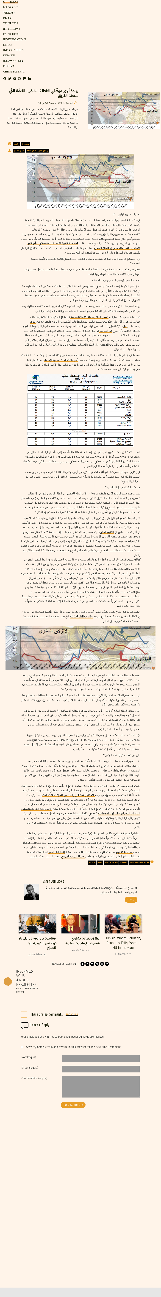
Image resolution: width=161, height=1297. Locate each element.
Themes (25, 144)
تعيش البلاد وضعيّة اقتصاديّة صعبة (89, 317)
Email (29, 1067)
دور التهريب (106, 331)
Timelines (10, 23)
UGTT (99, 862)
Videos (8, 12)
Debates (9, 55)
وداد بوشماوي (43, 150)
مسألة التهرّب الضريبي (72, 856)
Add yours (72, 1015)
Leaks (7, 44)
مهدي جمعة (31, 150)
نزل (125, 326)
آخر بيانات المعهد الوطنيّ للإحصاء (61, 360)
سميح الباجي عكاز (46, 103)
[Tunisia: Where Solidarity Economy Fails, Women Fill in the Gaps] (123, 923)
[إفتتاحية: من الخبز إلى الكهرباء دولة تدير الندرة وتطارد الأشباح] (37, 923)
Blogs (7, 18)
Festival (9, 66)
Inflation (124, 862)
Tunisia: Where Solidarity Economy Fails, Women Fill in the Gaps (123, 943)
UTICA (92, 862)
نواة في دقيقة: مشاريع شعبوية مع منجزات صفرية (82, 940)
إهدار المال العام (56, 852)
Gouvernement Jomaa (139, 862)
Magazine (10, 7)
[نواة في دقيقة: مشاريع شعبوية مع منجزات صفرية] (80, 923)
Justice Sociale (111, 862)
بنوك (33, 321)
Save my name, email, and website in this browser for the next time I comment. (73, 1047)
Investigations (13, 39)
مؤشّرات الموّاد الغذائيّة (81, 616)
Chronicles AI (13, 71)
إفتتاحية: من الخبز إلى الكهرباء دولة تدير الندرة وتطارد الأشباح (37, 943)
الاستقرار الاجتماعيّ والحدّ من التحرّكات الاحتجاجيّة (68, 795)
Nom (28, 1057)
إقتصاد (16, 144)
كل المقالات (131, 899)
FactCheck (10, 34)
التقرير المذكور (107, 532)
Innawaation (12, 61)
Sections (10, 2)
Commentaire (34, 1078)
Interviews (11, 28)
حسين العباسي (19, 150)
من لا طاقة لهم (124, 852)
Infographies (12, 50)
